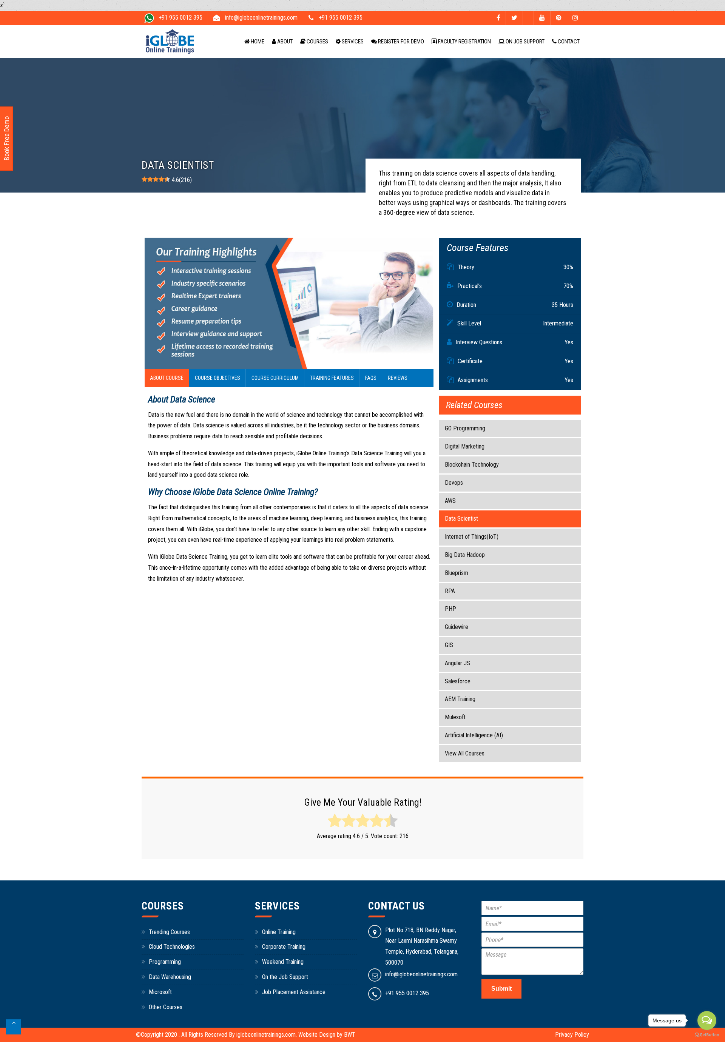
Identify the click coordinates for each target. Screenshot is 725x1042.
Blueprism (456, 572)
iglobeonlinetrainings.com (266, 1034)
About (284, 41)
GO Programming (465, 428)
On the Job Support (285, 976)
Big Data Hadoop (465, 554)
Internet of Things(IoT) (471, 536)
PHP (450, 608)
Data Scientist (461, 518)
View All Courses (464, 753)
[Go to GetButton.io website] (707, 1035)
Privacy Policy (572, 1034)
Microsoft (160, 992)
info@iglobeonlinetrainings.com (421, 974)
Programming (165, 961)
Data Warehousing (170, 976)
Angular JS (457, 663)
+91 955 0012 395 (407, 993)
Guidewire (456, 626)
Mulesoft (455, 717)
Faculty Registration (464, 41)
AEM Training (460, 699)
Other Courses (165, 1007)
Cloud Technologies (172, 946)
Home (257, 41)
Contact (568, 41)
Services (352, 41)
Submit (501, 988)
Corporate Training (283, 946)
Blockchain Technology (472, 464)
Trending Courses (169, 932)
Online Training (279, 932)
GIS (449, 645)
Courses (316, 41)
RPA (450, 591)
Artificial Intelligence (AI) (474, 735)
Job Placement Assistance (293, 992)
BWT (349, 1034)
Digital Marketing (464, 446)
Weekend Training (283, 961)
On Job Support (524, 41)
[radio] (335, 821)
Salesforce (457, 681)
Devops (454, 482)
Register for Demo (400, 41)
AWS (450, 500)
